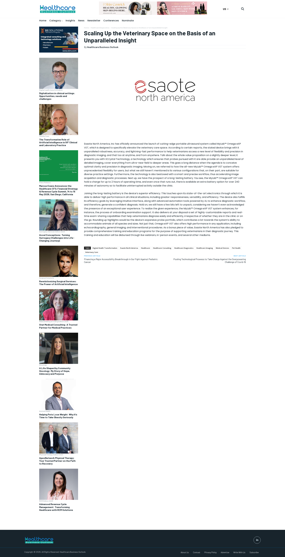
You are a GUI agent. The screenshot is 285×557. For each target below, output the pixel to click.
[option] (197, 9)
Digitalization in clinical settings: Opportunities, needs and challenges (57, 96)
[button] (242, 8)
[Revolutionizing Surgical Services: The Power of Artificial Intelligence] (58, 261)
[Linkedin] (257, 540)
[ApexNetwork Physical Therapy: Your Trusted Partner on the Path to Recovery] (58, 438)
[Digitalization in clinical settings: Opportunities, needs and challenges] (58, 73)
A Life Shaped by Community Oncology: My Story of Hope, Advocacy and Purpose (54, 371)
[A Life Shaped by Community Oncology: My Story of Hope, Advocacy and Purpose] (58, 348)
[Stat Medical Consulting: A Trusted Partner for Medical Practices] (58, 304)
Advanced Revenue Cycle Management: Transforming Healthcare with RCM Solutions (56, 507)
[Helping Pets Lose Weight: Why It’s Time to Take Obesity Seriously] (58, 394)
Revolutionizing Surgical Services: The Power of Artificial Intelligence (58, 282)
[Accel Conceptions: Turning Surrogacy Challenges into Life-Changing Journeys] (58, 215)
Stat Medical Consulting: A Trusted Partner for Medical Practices (58, 326)
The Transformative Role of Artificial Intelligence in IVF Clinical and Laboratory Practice (58, 142)
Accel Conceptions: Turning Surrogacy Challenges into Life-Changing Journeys (56, 238)
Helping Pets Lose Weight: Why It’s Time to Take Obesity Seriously (58, 416)
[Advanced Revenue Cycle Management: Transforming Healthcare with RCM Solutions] (58, 484)
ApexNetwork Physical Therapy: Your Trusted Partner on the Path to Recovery (57, 460)
